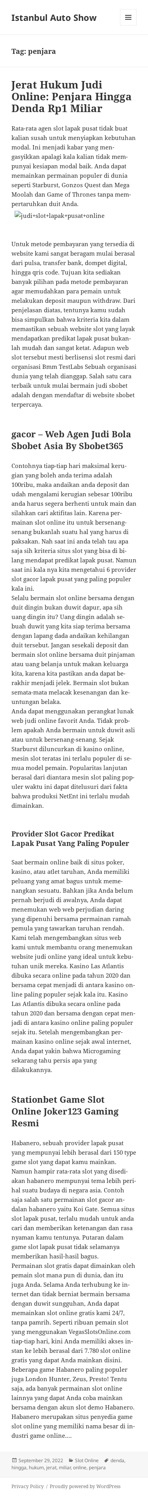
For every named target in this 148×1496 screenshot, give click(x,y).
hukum (36, 1467)
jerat (51, 1467)
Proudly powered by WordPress (85, 1486)
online (79, 1467)
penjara (97, 1467)
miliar (65, 1467)
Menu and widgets (128, 25)
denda (117, 1460)
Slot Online (87, 1460)
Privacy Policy (27, 1486)
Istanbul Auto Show (54, 17)
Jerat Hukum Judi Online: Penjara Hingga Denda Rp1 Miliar (71, 96)
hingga (18, 1467)
